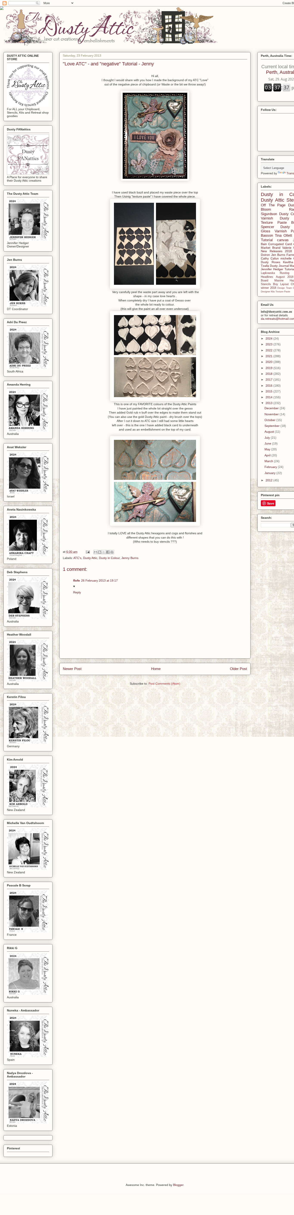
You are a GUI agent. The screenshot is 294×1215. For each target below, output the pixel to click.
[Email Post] (87, 551)
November (272, 414)
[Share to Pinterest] (112, 552)
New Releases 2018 (276, 251)
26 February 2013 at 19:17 (99, 580)
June (268, 443)
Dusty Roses (270, 262)
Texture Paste (282, 291)
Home (156, 669)
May (268, 449)
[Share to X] (104, 552)
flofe (76, 580)
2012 (269, 480)
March (269, 461)
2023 (269, 344)
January (270, 473)
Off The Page (273, 205)
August (270, 431)
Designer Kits (268, 291)
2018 (269, 373)
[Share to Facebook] (108, 552)
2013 (269, 403)
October (270, 420)
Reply (77, 592)
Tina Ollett (283, 235)
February (271, 467)
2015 (269, 391)
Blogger (178, 1185)
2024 (269, 338)
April (268, 455)
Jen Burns (278, 254)
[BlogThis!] (99, 552)
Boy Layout (281, 284)
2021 (269, 356)
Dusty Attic (90, 558)
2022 (269, 350)
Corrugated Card (280, 244)
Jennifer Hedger (272, 269)
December (272, 408)
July (268, 437)
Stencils (266, 284)
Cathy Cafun (270, 258)
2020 (269, 362)
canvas (283, 240)
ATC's (77, 558)
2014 (269, 397)
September (272, 426)
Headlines (267, 276)
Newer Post (72, 669)
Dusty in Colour (109, 558)
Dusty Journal (279, 265)
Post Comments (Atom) (164, 683)
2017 (269, 379)
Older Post (238, 669)
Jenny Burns (129, 558)
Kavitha (288, 262)
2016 (269, 385)
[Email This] (95, 552)
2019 (269, 368)
